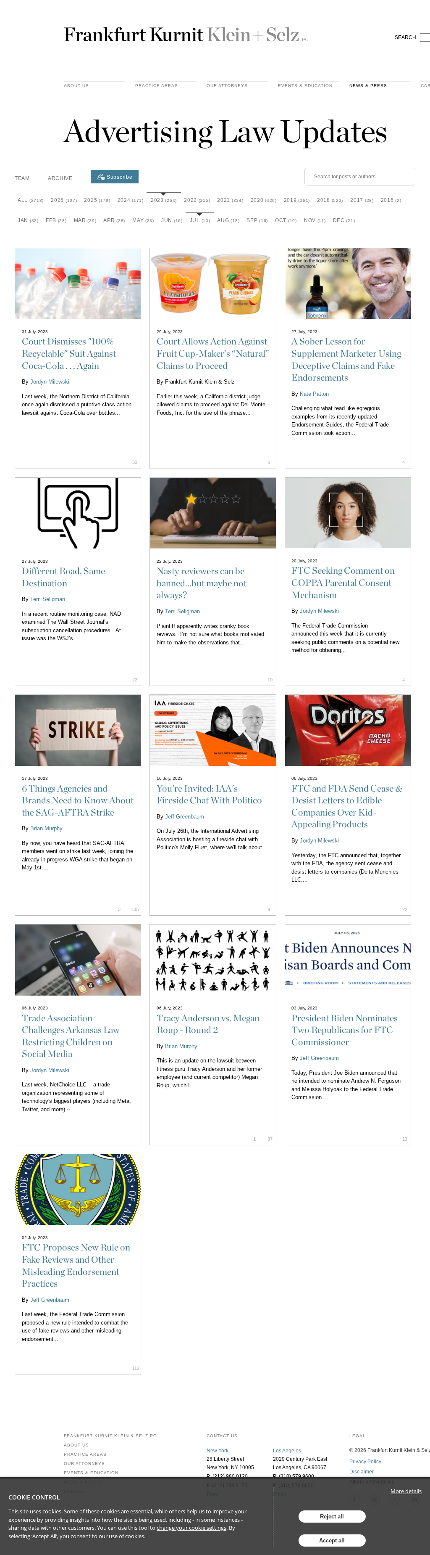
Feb (56, 220)
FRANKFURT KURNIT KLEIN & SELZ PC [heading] (110, 1436)
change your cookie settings (191, 1527)
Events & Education (305, 86)
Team (22, 178)
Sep (257, 220)
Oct (286, 220)
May (143, 220)
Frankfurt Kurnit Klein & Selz (186, 30)
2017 (362, 200)
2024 (131, 200)
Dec (344, 220)
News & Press (368, 86)
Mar (85, 220)
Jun (172, 220)
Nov (315, 220)
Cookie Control (34, 1497)
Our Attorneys (227, 86)
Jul (200, 220)
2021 (230, 200)
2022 (197, 200)
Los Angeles (287, 1451)
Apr (114, 220)
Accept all (332, 1540)
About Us (76, 86)
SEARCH (405, 37)
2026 (64, 200)
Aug (228, 220)
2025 (97, 200)
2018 (330, 200)
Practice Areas (85, 1454)
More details (406, 1491)
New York (217, 1451)
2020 (264, 200)
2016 (391, 200)
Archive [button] (60, 178)
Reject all (332, 1516)
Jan (28, 220)
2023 (164, 200)
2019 (297, 200)
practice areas (156, 86)
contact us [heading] (222, 1436)
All (31, 200)
